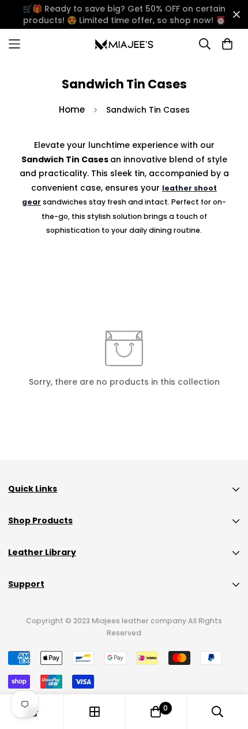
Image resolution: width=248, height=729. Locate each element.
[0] (155, 711)
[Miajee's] (124, 44)
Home (72, 109)
